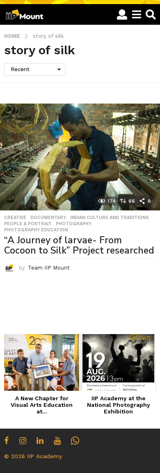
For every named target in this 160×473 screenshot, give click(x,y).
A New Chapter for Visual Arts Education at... (42, 405)
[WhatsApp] (75, 440)
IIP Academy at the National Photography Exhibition (118, 405)
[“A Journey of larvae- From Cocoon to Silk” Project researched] (80, 157)
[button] (122, 14)
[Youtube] (57, 440)
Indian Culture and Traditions (109, 217)
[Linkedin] (40, 440)
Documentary (48, 217)
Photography (73, 224)
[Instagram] (22, 440)
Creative (15, 217)
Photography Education (36, 230)
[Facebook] (6, 440)
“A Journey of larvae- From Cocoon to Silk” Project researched (79, 245)
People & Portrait (28, 224)
